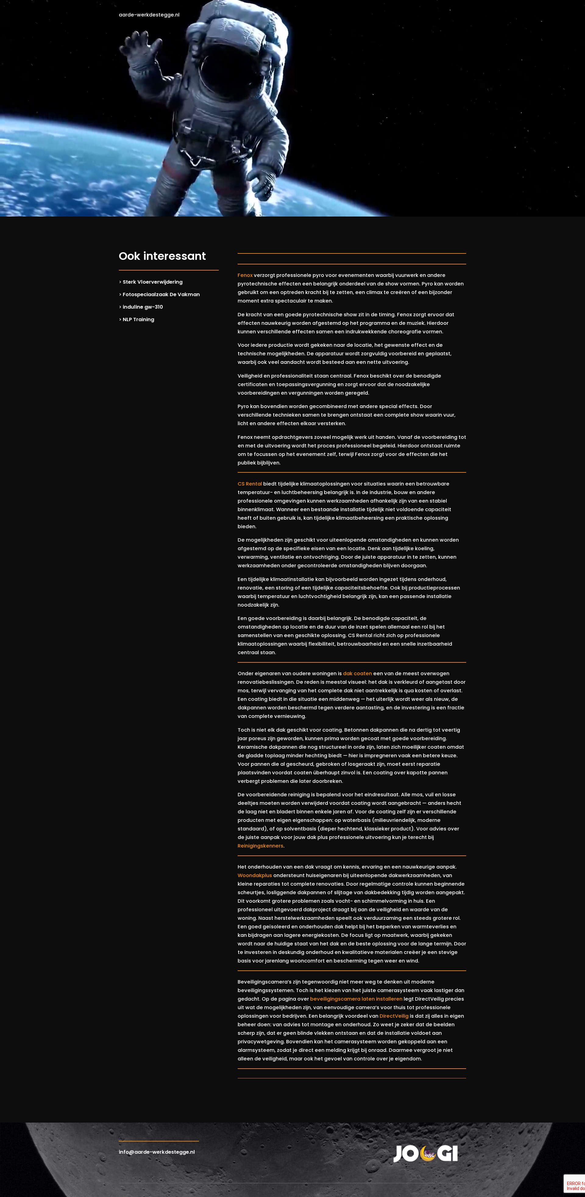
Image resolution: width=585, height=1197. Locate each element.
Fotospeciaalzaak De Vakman (161, 294)
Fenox (245, 275)
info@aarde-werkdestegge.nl (157, 1152)
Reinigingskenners (260, 845)
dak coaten (357, 673)
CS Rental (250, 483)
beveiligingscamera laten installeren (356, 998)
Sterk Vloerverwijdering (153, 281)
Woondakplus (255, 875)
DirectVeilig (394, 1016)
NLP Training (138, 319)
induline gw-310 (143, 306)
